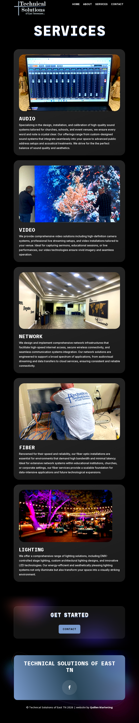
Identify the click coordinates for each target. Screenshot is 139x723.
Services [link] (101, 4)
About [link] (87, 4)
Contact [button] (69, 629)
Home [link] (76, 4)
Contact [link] (117, 4)
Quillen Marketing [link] (101, 707)
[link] (30, 14)
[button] (69, 687)
